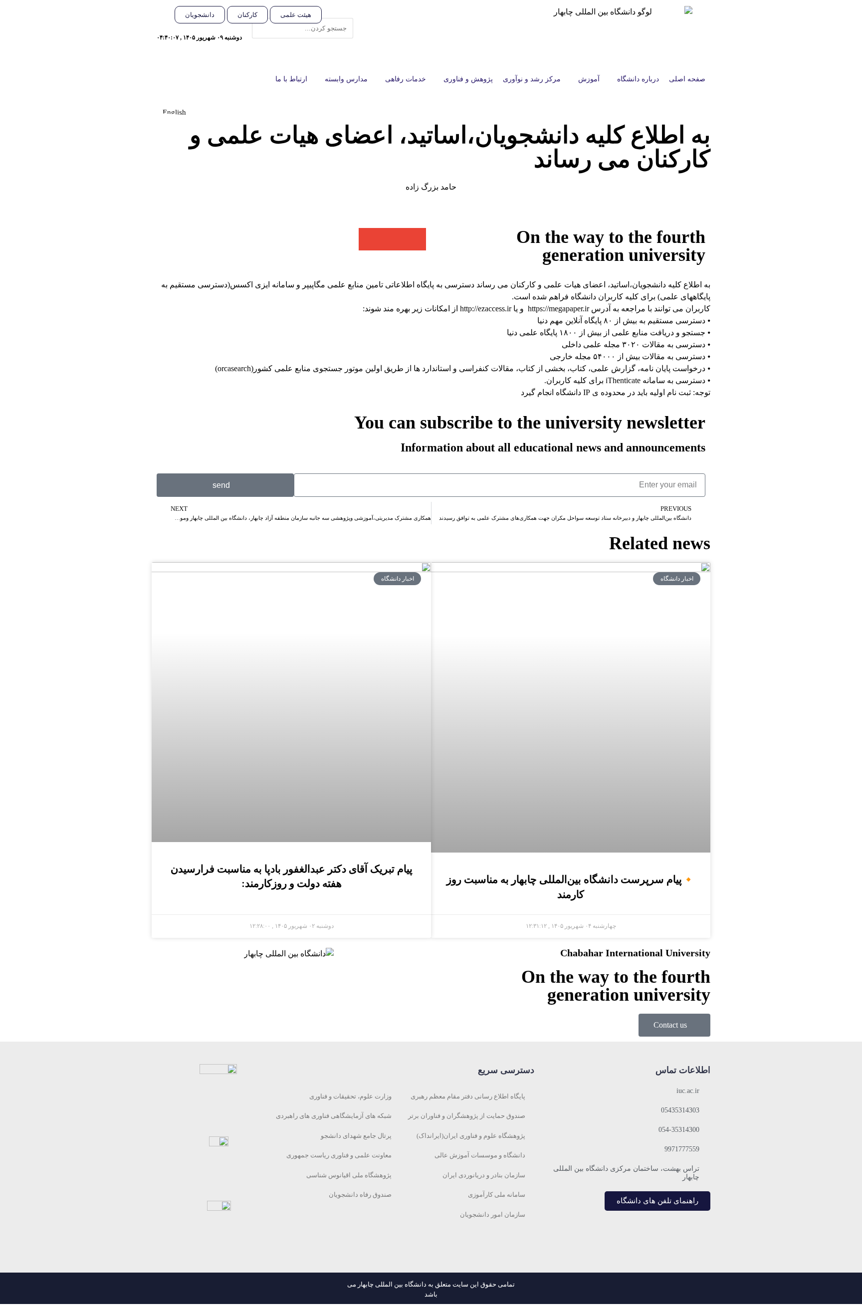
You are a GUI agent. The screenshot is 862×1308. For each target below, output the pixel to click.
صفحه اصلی (687, 79)
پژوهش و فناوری (468, 79)
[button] (342, 12)
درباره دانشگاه (638, 79)
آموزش (589, 79)
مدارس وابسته (346, 79)
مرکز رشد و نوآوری (532, 79)
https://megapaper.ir (558, 308)
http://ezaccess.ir (485, 308)
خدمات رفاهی (405, 79)
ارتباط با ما (291, 79)
